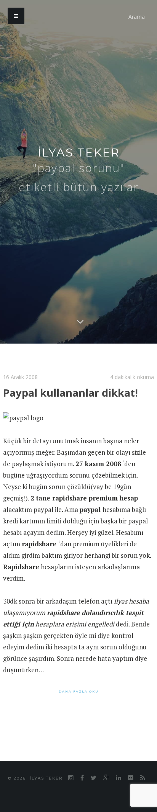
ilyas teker (79, 152)
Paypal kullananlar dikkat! (77, 392)
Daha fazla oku (79, 691)
